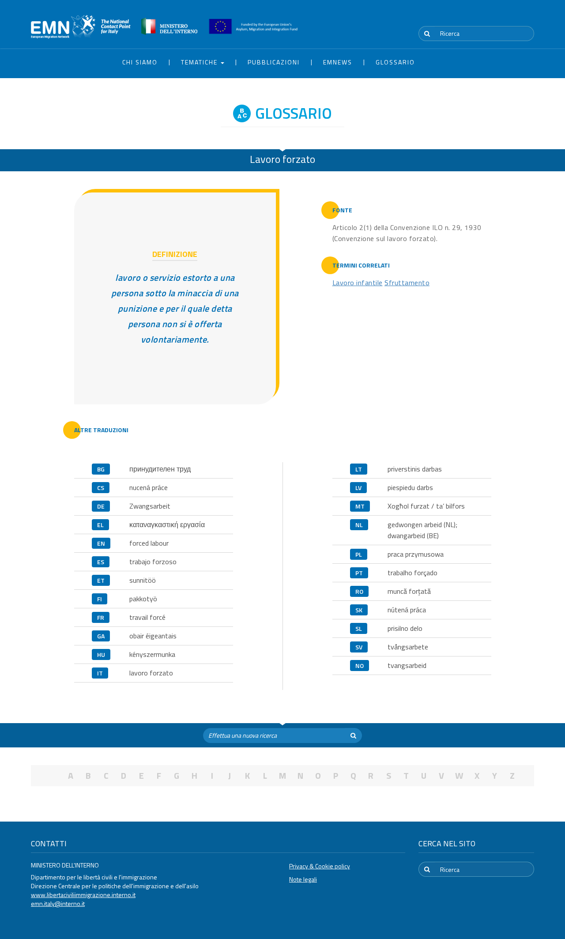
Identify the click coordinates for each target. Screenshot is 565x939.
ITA (507, 17)
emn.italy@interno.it (58, 903)
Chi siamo (140, 62)
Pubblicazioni (274, 62)
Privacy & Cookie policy (319, 866)
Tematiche (200, 62)
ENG (529, 17)
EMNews (337, 62)
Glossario (395, 62)
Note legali (303, 879)
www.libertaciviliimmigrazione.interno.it (83, 894)
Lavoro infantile (357, 282)
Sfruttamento (406, 282)
